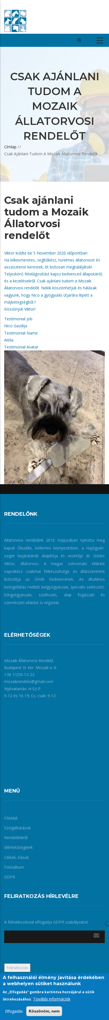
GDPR (9, 877)
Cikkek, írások (16, 857)
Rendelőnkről (15, 837)
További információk (51, 999)
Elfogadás (14, 1011)
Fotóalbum (14, 867)
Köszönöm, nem (44, 1011)
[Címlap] (15, 17)
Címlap (10, 146)
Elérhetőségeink (18, 847)
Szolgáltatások (17, 827)
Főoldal (10, 818)
